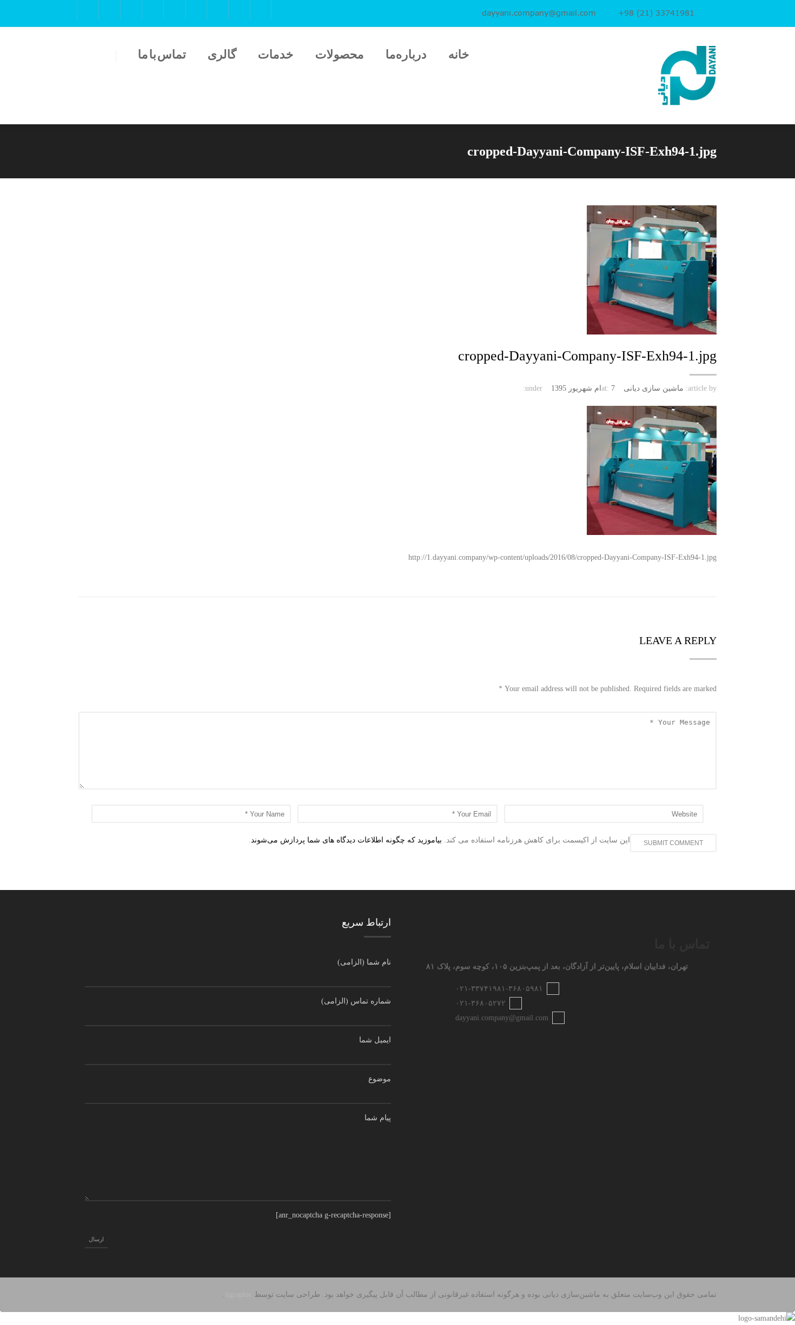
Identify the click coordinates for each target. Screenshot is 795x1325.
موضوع (379, 1079)
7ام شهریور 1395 (583, 388)
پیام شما (378, 1118)
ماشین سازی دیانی (654, 388)
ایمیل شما (375, 1040)
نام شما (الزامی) (364, 962)
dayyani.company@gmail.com (539, 12)
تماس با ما (162, 55)
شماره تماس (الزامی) (356, 1001)
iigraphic (238, 1294)
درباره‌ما (406, 55)
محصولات (339, 55)
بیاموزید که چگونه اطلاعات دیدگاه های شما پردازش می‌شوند (346, 840)
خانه (458, 55)
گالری (222, 55)
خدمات (276, 55)
